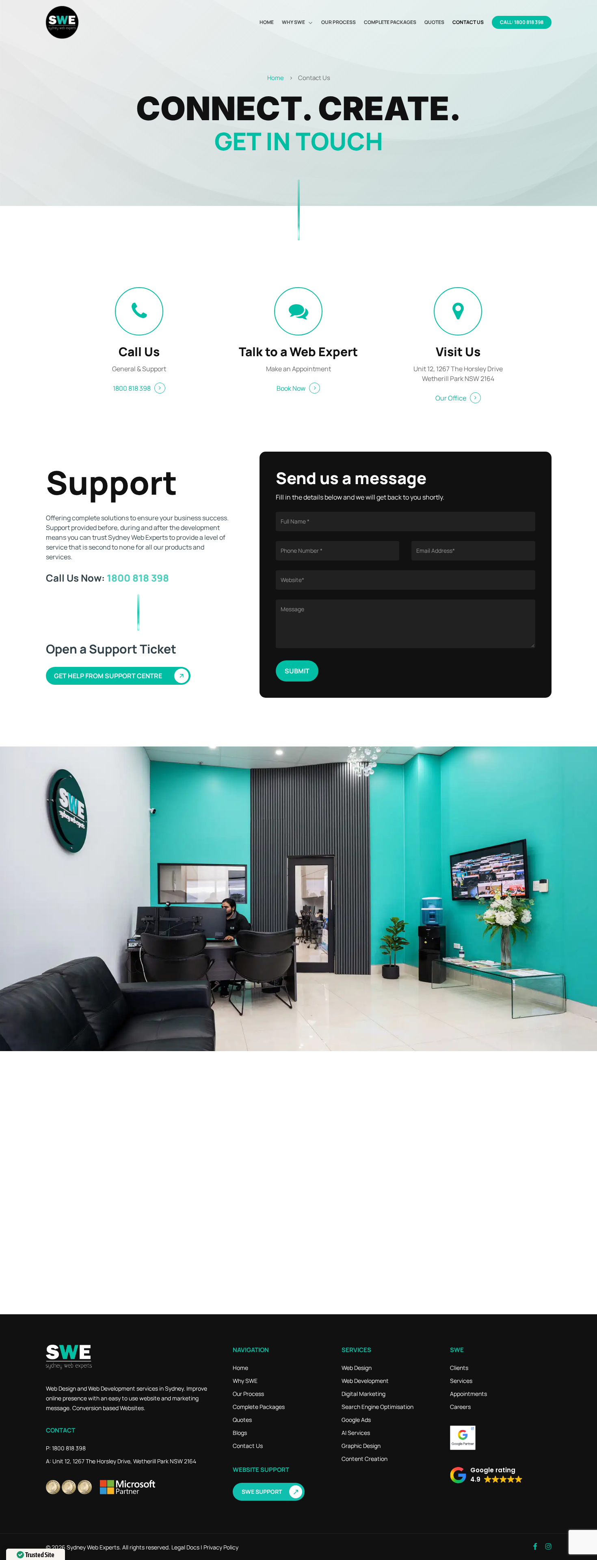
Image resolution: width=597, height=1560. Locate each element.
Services (461, 1381)
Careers (460, 1407)
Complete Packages (259, 1407)
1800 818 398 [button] (132, 388)
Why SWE (245, 1381)
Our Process (248, 1394)
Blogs (240, 1433)
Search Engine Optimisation (377, 1407)
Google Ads (356, 1420)
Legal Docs (185, 1547)
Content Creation (364, 1459)
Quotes (242, 1420)
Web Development (365, 1381)
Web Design (357, 1368)
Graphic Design (361, 1446)
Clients (459, 1368)
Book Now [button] (291, 388)
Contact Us (248, 1446)
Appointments (468, 1394)
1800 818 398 (138, 577)
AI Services (356, 1433)
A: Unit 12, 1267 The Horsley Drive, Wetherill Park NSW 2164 (121, 1461)
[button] (121, 676)
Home (275, 78)
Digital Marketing (363, 1394)
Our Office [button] (450, 398)
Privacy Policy (220, 1547)
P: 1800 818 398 (66, 1448)
